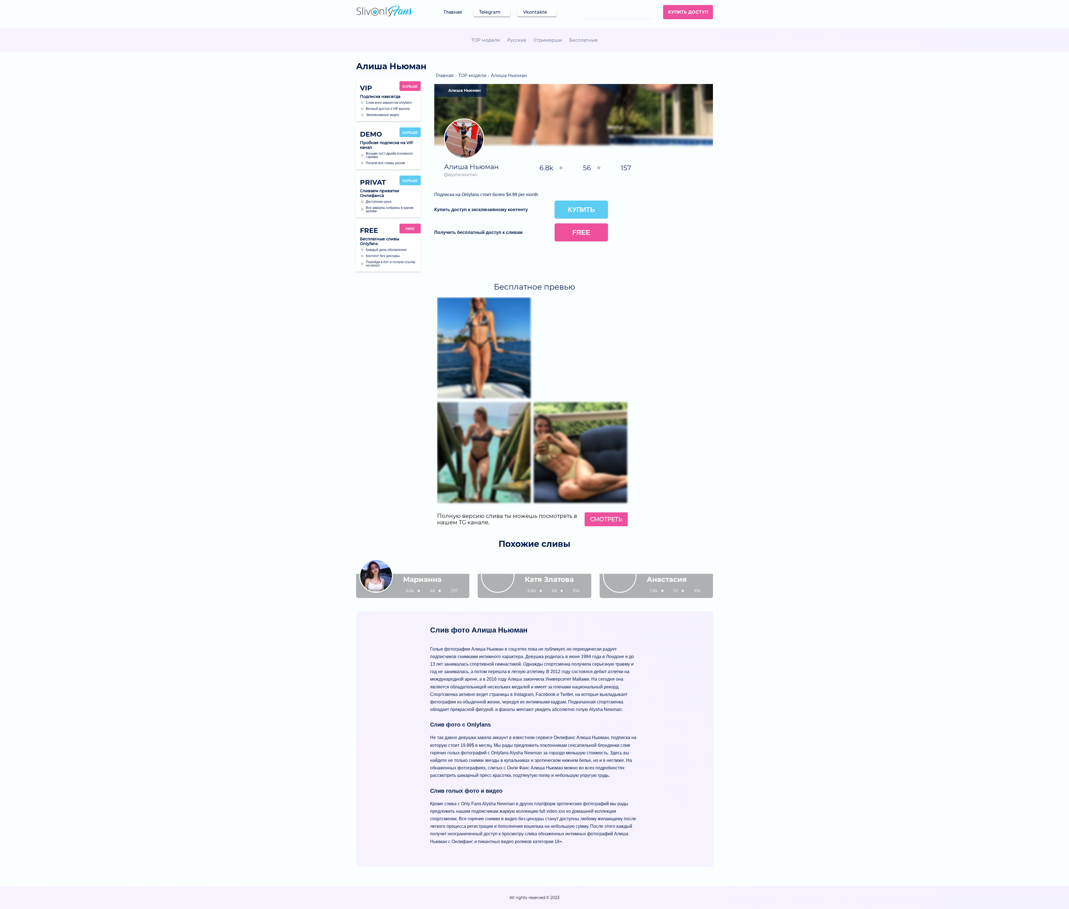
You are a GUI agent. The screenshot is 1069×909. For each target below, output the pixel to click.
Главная (453, 12)
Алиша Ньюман (464, 90)
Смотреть (606, 519)
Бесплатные (583, 40)
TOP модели (485, 40)
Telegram (490, 12)
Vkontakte (535, 12)
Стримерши (548, 40)
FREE (410, 229)
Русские (516, 40)
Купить (581, 209)
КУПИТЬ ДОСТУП (688, 12)
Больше (410, 86)
